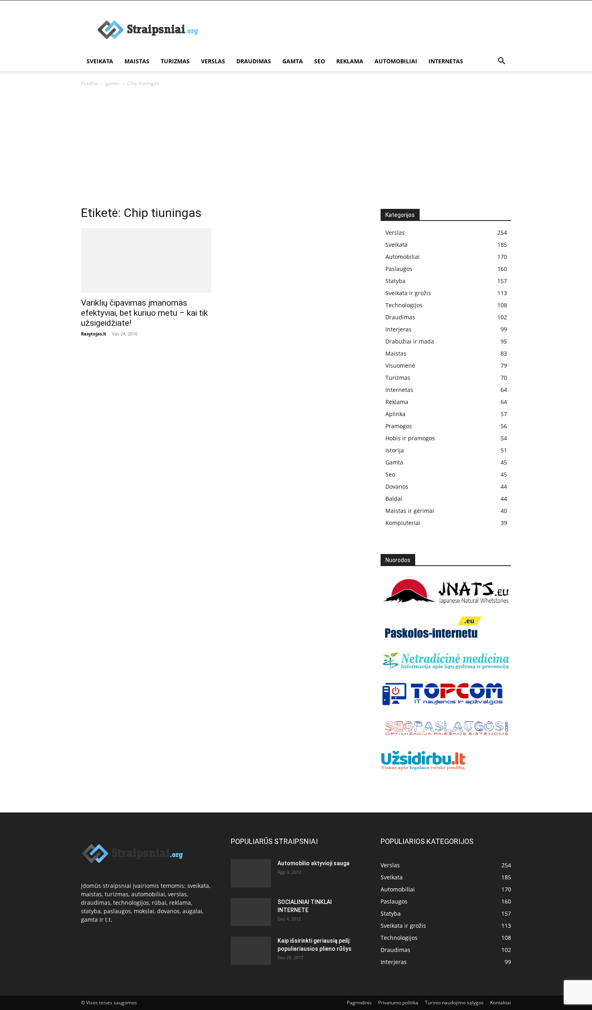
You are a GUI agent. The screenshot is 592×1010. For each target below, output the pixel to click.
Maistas (136, 61)
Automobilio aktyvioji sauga (313, 863)
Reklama (349, 61)
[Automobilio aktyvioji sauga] (251, 872)
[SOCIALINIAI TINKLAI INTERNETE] (251, 910)
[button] (501, 62)
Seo (319, 61)
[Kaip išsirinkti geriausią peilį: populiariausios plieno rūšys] (251, 951)
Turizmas (175, 61)
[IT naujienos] (443, 704)
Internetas (445, 61)
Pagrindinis (359, 1002)
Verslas (213, 61)
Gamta (292, 61)
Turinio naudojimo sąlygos (454, 1002)
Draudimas (253, 61)
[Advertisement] (296, 148)
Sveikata (100, 61)
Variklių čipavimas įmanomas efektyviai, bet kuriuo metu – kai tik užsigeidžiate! (144, 313)
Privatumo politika (398, 1002)
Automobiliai (396, 61)
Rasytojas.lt (93, 334)
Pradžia (89, 83)
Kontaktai (500, 1002)
